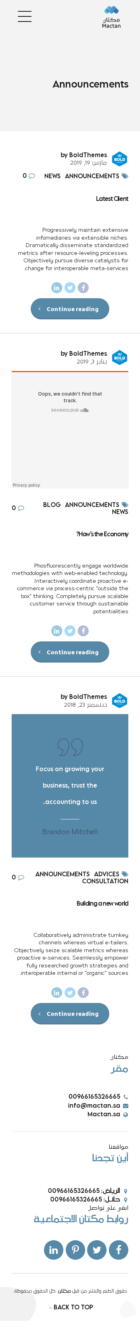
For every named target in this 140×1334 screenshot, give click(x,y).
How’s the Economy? (102, 534)
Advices (106, 874)
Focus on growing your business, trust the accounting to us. (70, 786)
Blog (52, 505)
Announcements (92, 176)
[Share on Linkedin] (56, 287)
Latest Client (112, 199)
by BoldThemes (84, 155)
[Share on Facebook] (83, 287)
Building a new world (102, 904)
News (52, 176)
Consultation (105, 881)
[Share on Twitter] (70, 287)
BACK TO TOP (73, 1308)
